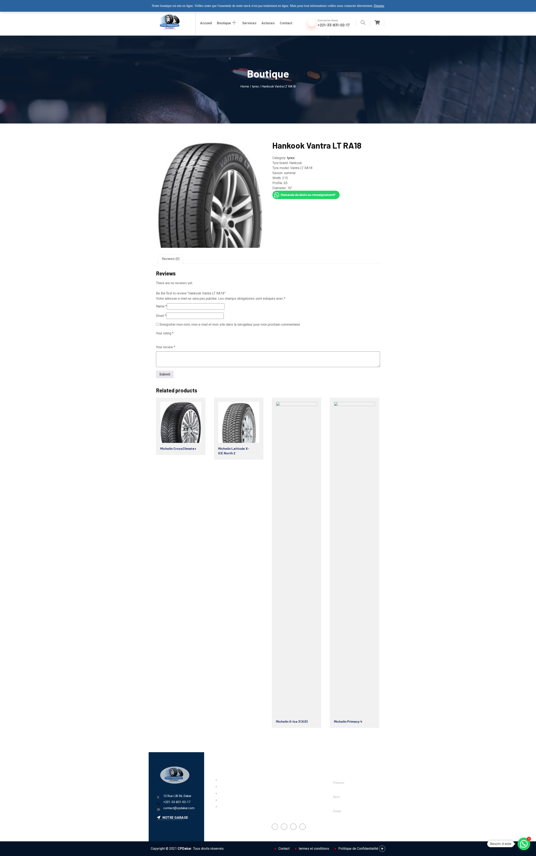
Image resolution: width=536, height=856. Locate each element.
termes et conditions (314, 849)
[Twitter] (302, 827)
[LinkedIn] (293, 827)
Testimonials (226, 807)
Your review (165, 347)
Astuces (268, 23)
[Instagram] (284, 827)
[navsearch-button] (363, 23)
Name (161, 306)
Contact (286, 23)
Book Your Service (230, 780)
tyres (255, 86)
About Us (224, 787)
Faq (220, 794)
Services (249, 23)
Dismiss (379, 6)
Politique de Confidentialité (358, 849)
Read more (178, 418)
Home (245, 86)
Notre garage (174, 818)
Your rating (165, 333)
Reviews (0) (170, 259)
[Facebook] (275, 827)
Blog (221, 800)
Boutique (224, 23)
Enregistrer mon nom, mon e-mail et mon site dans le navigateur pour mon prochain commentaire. (230, 324)
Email (161, 316)
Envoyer (343, 825)
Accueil (206, 23)
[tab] (170, 258)
